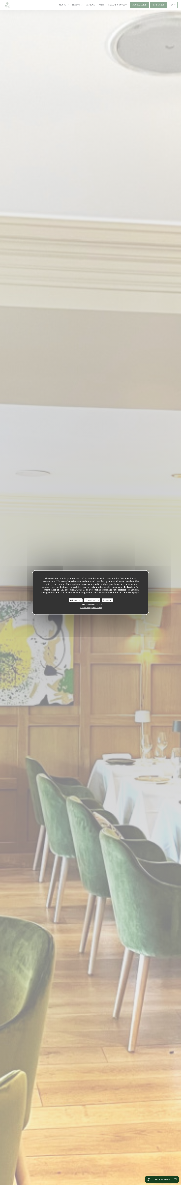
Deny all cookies (92, 600)
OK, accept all (75, 600)
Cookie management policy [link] (91, 608)
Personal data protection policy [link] (92, 604)
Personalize (107, 600)
